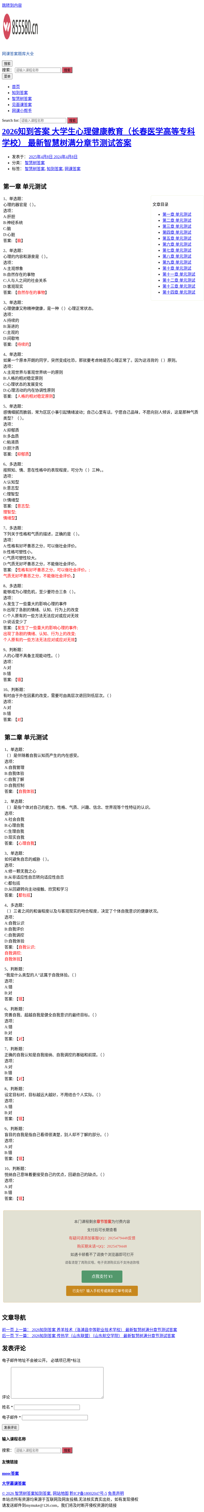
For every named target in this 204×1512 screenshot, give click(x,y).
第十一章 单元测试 (178, 274)
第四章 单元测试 (176, 232)
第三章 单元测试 (176, 226)
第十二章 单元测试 (178, 280)
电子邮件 (11, 1417)
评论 (6, 1397)
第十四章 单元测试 (178, 292)
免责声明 (116, 1493)
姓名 (7, 1407)
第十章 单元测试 (176, 268)
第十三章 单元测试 (178, 286)
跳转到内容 (12, 5)
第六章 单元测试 (176, 244)
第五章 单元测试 (176, 238)
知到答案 (55, 169)
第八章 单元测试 (176, 256)
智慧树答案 (35, 163)
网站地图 (61, 1493)
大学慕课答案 (14, 1483)
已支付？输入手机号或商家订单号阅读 (102, 1291)
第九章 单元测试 (176, 262)
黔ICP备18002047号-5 (88, 1493)
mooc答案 (10, 1473)
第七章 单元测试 (176, 250)
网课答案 (73, 169)
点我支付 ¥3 (102, 1276)
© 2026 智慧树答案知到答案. (27, 1493)
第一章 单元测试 (176, 214)
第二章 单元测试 (176, 220)
